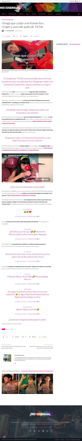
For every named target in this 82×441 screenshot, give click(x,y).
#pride (23, 297)
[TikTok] (78, 1)
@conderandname (27, 307)
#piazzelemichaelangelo (27, 234)
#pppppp (42, 234)
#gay (23, 294)
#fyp (25, 257)
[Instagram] (72, 1)
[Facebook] (70, 1)
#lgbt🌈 (31, 276)
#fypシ (19, 276)
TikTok (46, 94)
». (14, 123)
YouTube (14, 323)
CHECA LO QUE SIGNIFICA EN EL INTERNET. (21, 195)
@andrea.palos (27, 229)
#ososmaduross (42, 294)
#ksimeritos (33, 257)
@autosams (27, 274)
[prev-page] (3, 397)
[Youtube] (76, 1)
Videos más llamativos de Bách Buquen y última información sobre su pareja (27, 391)
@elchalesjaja (27, 289)
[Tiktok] (47, 431)
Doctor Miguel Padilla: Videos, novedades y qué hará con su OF (10, 391)
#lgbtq (17, 297)
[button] (79, 14)
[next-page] (5, 397)
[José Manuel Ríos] (3, 31)
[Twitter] (74, 1)
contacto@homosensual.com (44, 427)
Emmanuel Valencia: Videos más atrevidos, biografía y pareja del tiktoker (44, 391)
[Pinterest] (80, 1)
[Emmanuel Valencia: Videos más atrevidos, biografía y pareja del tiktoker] (44, 384)
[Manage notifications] (4, 437)
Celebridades (10, 387)
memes (7, 329)
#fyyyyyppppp (41, 276)
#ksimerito (40, 231)
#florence (12, 234)
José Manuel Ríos (10, 30)
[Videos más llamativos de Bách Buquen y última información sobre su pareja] (27, 384)
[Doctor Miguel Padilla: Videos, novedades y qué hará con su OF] (10, 384)
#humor (27, 279)
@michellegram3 (27, 209)
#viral (41, 257)
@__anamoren (27, 251)
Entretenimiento (7, 19)
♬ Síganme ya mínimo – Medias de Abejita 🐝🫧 (27, 216)
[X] (15, 363)
